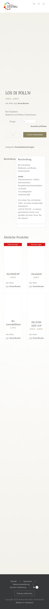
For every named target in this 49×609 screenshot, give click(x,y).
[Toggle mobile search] (39, 4)
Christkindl (36, 274)
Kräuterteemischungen (24, 147)
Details (13, 257)
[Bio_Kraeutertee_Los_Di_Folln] (24, 55)
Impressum (27, 581)
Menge (12, 121)
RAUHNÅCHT (12, 274)
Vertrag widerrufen (24, 593)
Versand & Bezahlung (18, 587)
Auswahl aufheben (39, 126)
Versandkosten (23, 103)
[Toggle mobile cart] (34, 4)
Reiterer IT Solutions (24, 602)
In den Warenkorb (35, 135)
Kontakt (14, 581)
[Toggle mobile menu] (44, 4)
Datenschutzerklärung (21, 584)
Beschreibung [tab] (9, 159)
